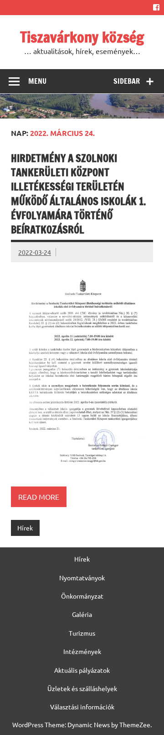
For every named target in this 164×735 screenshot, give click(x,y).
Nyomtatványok (82, 577)
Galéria (82, 614)
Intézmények (82, 651)
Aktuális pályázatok (82, 670)
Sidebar (126, 81)
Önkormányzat (82, 596)
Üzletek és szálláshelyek (82, 688)
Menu (37, 81)
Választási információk (82, 706)
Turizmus (82, 633)
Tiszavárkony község (82, 37)
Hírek (25, 528)
